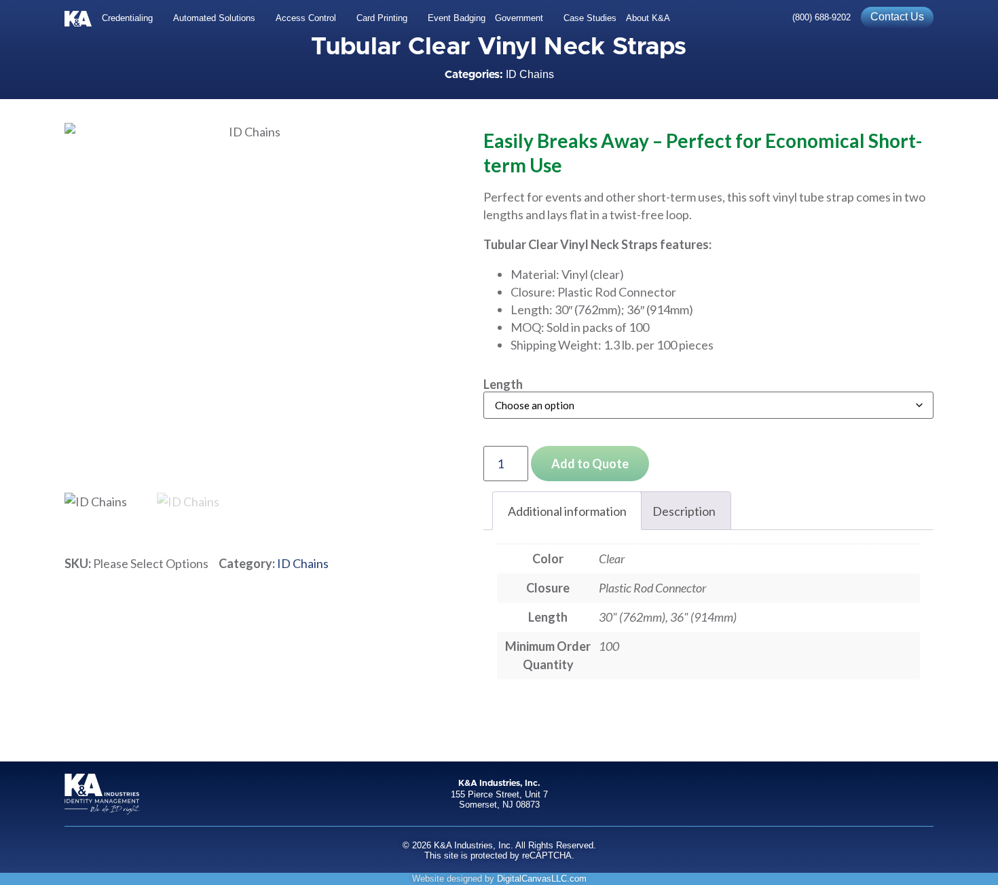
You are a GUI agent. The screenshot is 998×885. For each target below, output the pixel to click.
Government (519, 18)
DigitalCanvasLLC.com (542, 878)
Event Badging (456, 18)
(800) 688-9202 (821, 17)
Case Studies (589, 18)
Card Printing (381, 18)
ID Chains (530, 74)
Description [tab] (684, 511)
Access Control (306, 18)
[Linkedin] (924, 794)
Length (503, 384)
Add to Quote (590, 463)
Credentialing (127, 18)
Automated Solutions (214, 18)
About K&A (648, 18)
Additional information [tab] (567, 511)
